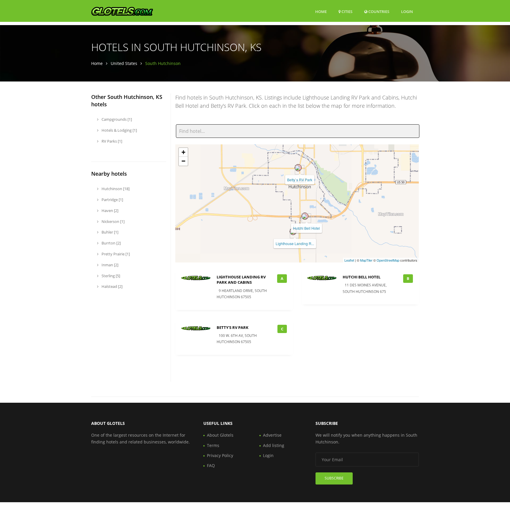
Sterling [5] (110, 275)
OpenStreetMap (388, 260)
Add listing (273, 445)
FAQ (211, 465)
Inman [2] (109, 264)
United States (124, 63)
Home (321, 11)
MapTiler (366, 260)
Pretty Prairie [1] (115, 254)
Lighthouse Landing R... (295, 243)
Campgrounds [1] (116, 119)
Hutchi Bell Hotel (306, 228)
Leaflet (349, 260)
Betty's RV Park (233, 327)
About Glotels (220, 435)
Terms (213, 445)
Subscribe (334, 478)
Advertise (272, 435)
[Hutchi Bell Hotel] (304, 216)
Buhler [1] (109, 232)
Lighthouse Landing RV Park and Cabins (241, 279)
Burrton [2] (111, 243)
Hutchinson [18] (115, 188)
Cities (346, 11)
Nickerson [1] (113, 221)
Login (407, 11)
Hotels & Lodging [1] (119, 130)
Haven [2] (109, 210)
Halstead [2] (111, 286)
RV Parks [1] (111, 141)
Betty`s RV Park (299, 179)
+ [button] (183, 152)
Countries (378, 11)
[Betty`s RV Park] (298, 167)
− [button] (183, 161)
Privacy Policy (220, 455)
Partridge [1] (112, 199)
